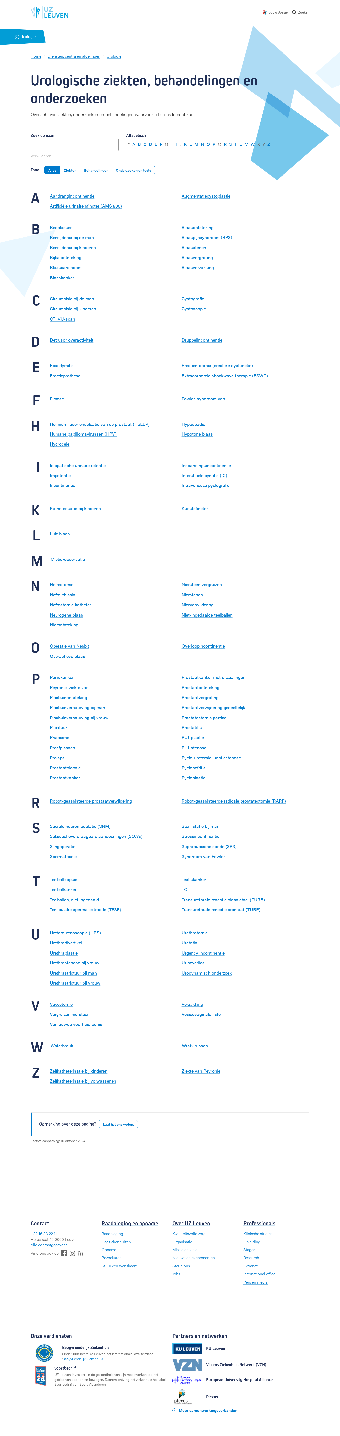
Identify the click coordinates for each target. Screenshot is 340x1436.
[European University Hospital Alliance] (187, 1380)
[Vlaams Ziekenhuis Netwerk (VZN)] (187, 1365)
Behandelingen (96, 170)
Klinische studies (257, 1233)
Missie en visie (184, 1249)
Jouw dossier (278, 12)
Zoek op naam (43, 135)
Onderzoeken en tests (133, 170)
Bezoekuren (112, 1257)
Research (251, 1257)
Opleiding (251, 1242)
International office (259, 1274)
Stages (249, 1249)
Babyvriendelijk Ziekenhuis (83, 1358)
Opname (109, 1249)
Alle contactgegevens (49, 1244)
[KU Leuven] (187, 1348)
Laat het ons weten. (118, 1124)
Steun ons (181, 1266)
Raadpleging (112, 1233)
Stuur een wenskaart (119, 1266)
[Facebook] (64, 1253)
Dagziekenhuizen (116, 1242)
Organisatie (182, 1242)
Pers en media (255, 1282)
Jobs (176, 1274)
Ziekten (70, 170)
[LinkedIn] (81, 1253)
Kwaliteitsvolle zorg (189, 1233)
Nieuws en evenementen (193, 1257)
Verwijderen (41, 156)
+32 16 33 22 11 (44, 1233)
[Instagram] (72, 1253)
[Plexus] (187, 1397)
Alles (52, 170)
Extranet (250, 1266)
